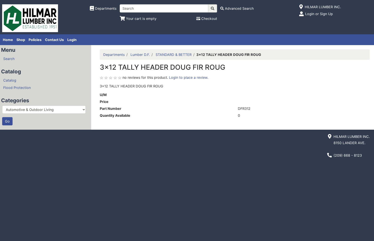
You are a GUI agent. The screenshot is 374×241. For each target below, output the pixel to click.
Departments (114, 54)
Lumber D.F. (140, 54)
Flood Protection (17, 87)
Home (8, 40)
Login (72, 40)
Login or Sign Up (319, 14)
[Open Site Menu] (301, 7)
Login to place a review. (188, 77)
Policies (35, 40)
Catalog (9, 80)
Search (9, 59)
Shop (20, 40)
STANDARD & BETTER (174, 54)
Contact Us (54, 40)
